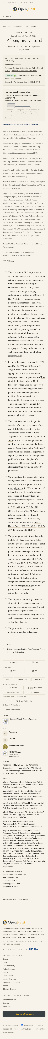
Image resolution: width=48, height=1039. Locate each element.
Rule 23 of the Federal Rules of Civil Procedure (26, 381)
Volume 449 (17, 26)
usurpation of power (27, 585)
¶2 (6, 362)
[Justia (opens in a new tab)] (33, 949)
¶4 (6, 476)
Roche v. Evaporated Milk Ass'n (24, 71)
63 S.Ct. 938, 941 (32, 562)
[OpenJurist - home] (24, 9)
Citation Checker (10, 989)
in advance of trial (22, 317)
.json (15, 899)
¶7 (6, 628)
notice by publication (11, 884)
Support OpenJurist (24, 1014)
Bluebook (38, 679)
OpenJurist (7, 26)
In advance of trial (10, 881)
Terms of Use (39, 1029)
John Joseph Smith (16, 745)
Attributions (26, 1029)
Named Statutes (9, 979)
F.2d (26, 26)
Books (5, 986)
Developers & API (10, 999)
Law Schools (8, 976)
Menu (8, 17)
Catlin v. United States (22, 68)
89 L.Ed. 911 (32, 507)
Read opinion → (15, 756)
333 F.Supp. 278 (33, 365)
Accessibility (27, 1025)
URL (7, 679)
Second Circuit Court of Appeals (24, 46)
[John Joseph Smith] (5, 746)
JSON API (6, 1007)
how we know (16, 78)
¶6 (6, 599)
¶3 (6, 421)
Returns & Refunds (10, 1029)
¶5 (6, 536)
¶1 (6, 272)
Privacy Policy (8, 1032)
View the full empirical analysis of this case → (21, 124)
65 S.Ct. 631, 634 (16, 507)
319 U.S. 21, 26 (15, 562)
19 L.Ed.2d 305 (20, 529)
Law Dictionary (9, 966)
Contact (41, 1025)
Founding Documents (11, 982)
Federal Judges (9, 969)
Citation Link (22, 679)
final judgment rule (17, 488)
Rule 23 (18, 428)
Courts (5, 972)
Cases (5, 959)
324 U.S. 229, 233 (30, 503)
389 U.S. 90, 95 (29, 526)
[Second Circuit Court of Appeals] (5, 753)
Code (5, 962)
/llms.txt (6, 1003)
